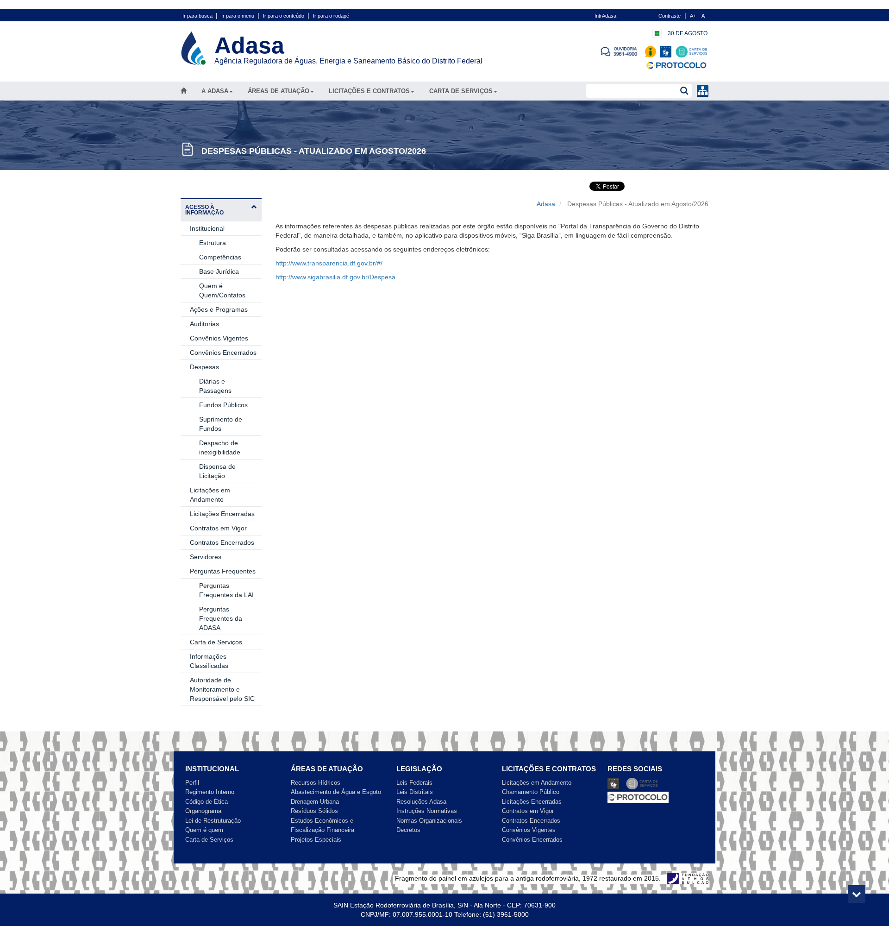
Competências (220, 257)
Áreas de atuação (278, 91)
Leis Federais (414, 782)
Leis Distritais (414, 791)
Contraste (669, 16)
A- (704, 16)
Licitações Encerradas (222, 513)
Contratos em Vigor (218, 528)
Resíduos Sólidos (314, 810)
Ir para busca (198, 16)
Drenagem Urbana (315, 801)
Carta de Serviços (461, 91)
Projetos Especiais (316, 839)
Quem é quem (204, 829)
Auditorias (204, 324)
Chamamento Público (530, 791)
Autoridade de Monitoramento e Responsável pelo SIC (222, 689)
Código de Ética (206, 801)
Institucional (207, 228)
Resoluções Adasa (421, 801)
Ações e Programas (219, 309)
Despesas (204, 367)
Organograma (203, 810)
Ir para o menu (238, 16)
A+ (693, 16)
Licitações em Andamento (536, 782)
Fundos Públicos (223, 405)
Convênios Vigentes (219, 338)
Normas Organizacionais (429, 820)
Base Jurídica (219, 271)
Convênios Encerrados (223, 352)
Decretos (408, 829)
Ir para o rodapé (331, 16)
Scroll (856, 893)
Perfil (192, 782)
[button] (221, 209)
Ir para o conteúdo (284, 16)
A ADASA (214, 91)
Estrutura (212, 242)
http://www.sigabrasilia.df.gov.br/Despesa (335, 277)
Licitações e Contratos (369, 91)
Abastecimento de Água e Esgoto (336, 791)
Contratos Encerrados (222, 542)
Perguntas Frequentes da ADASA (220, 618)
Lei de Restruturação (213, 820)
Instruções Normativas (426, 810)
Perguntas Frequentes (223, 571)
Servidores (205, 557)
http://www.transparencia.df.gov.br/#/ (328, 263)
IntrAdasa (605, 16)
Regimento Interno (209, 791)
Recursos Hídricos (315, 782)
